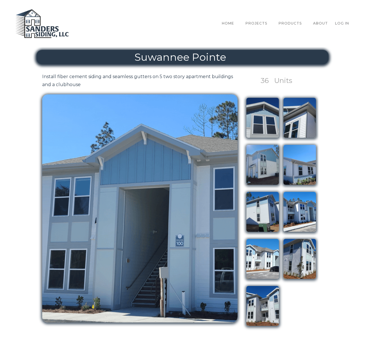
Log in (342, 23)
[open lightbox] (140, 208)
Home (228, 23)
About (320, 23)
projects (256, 23)
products (290, 23)
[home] (42, 23)
